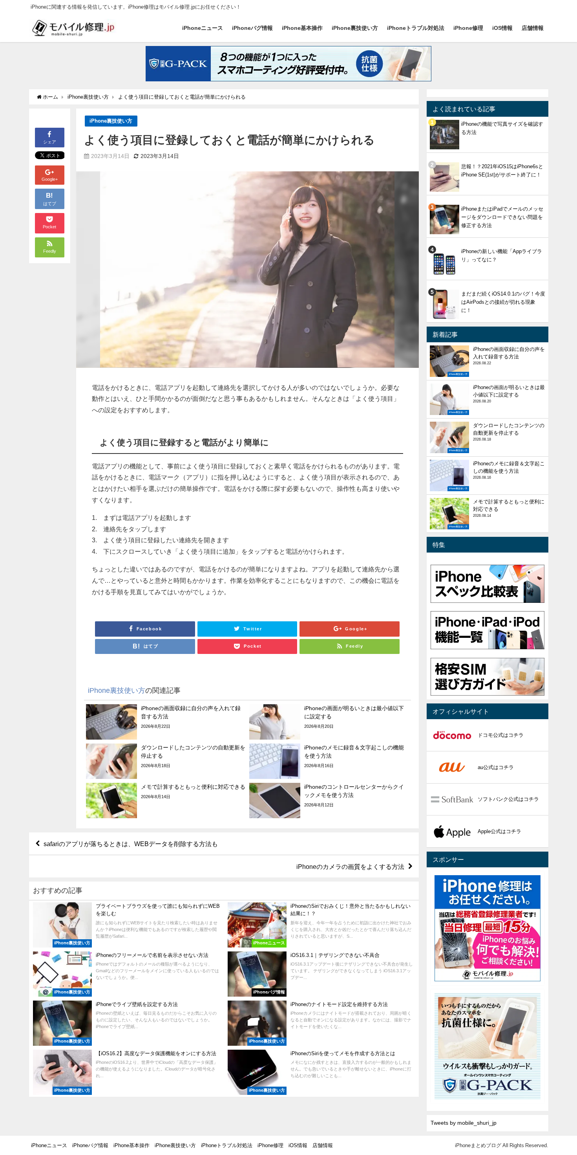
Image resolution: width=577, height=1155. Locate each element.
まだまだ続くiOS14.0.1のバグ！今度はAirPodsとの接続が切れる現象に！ (503, 302)
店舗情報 (533, 28)
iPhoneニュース (202, 28)
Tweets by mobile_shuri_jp (464, 1123)
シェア (49, 142)
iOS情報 (502, 28)
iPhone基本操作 (302, 28)
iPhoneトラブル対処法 (415, 28)
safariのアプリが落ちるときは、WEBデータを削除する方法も (131, 844)
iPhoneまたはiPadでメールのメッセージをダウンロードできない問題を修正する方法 (502, 217)
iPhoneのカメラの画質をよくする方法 (350, 866)
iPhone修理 (468, 28)
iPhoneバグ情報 (252, 28)
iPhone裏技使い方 (355, 28)
